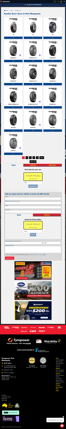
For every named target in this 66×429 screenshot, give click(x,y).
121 (13, 34)
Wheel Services (59, 380)
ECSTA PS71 (13, 150)
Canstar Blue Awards (6, 397)
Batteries (58, 377)
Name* (6, 196)
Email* (6, 205)
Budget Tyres (4, 398)
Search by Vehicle (60, 360)
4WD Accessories (60, 375)
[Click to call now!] (54, 1)
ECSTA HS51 (13, 127)
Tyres (57, 358)
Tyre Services (59, 378)
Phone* (12, 201)
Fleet (57, 389)
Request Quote (9, 258)
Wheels (58, 368)
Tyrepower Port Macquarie (34, 4)
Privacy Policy (31, 254)
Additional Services (60, 382)
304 (52, 34)
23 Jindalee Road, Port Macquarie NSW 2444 (10, 366)
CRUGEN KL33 (53, 81)
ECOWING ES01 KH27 (33, 104)
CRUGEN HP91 (53, 57)
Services (58, 373)
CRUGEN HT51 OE (33, 81)
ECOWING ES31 (52, 104)
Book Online (59, 387)
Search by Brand (59, 363)
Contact (58, 385)
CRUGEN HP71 (13, 57)
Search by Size (59, 361)
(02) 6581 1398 (8, 370)
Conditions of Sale (17, 426)
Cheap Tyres (4, 400)
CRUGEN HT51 (13, 81)
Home (6, 10)
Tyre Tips (58, 366)
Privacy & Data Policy (9, 426)
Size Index (4, 395)
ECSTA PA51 (52, 127)
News (57, 390)
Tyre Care (58, 365)
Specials (58, 383)
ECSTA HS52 (33, 127)
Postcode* (7, 209)
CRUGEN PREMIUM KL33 (13, 104)
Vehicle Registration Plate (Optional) (13, 241)
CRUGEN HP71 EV (33, 57)
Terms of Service (39, 254)
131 (33, 34)
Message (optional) (9, 245)
